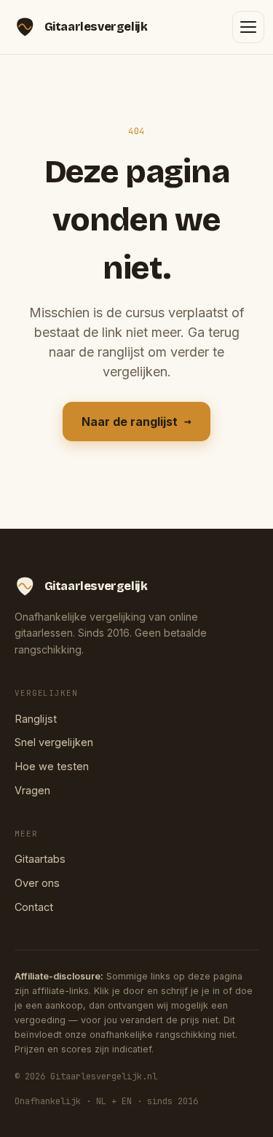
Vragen (32, 790)
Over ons (37, 883)
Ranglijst (36, 719)
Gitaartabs (40, 859)
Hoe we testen (52, 766)
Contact (34, 907)
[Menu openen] (248, 27)
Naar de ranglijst (136, 421)
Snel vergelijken (54, 742)
